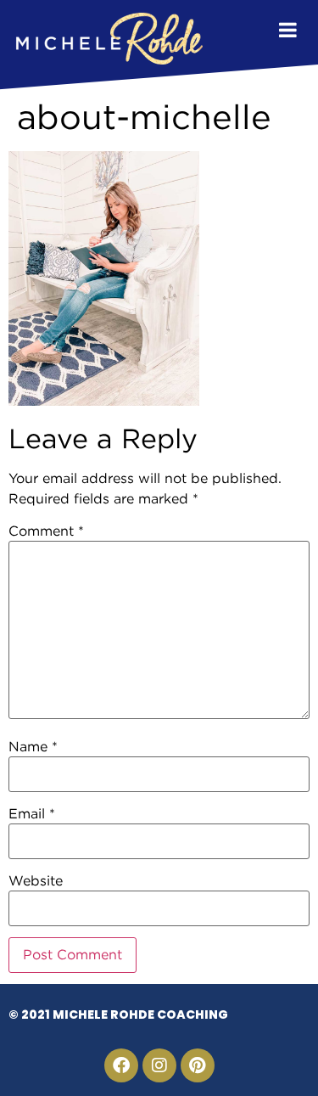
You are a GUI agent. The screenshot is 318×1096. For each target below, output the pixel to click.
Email (31, 814)
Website (35, 881)
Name (33, 747)
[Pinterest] (198, 1065)
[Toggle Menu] (288, 29)
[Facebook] (121, 1065)
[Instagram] (159, 1065)
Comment (46, 531)
